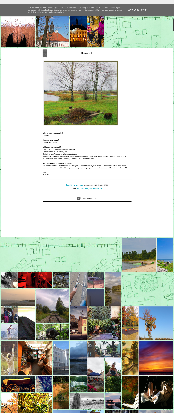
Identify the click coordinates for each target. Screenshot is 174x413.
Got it (144, 5)
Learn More (133, 5)
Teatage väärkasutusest (101, 411)
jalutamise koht (82, 184)
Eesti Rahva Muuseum (74, 181)
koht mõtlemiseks (95, 184)
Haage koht (87, 49)
